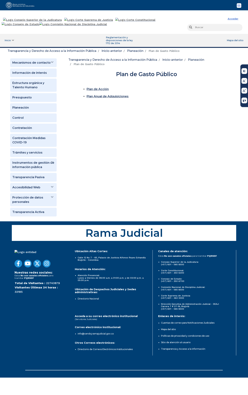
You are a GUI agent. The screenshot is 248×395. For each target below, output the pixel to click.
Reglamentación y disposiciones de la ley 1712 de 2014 (119, 40)
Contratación (22, 128)
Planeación (135, 51)
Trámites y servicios (27, 152)
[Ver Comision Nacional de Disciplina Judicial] (73, 24)
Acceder (233, 18)
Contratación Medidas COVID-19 (29, 140)
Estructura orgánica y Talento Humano (28, 85)
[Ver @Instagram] (46, 263)
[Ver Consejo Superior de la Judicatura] (32, 20)
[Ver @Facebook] (18, 263)
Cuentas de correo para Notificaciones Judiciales (187, 322)
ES (239, 6)
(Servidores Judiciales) (86, 319)
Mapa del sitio (235, 40)
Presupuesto (22, 97)
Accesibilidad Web (26, 187)
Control (18, 117)
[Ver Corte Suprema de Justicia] (88, 20)
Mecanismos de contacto (31, 62)
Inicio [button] (8, 40)
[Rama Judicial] (21, 5)
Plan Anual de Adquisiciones (108, 96)
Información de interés (29, 73)
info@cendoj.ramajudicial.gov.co (96, 333)
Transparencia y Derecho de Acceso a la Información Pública (52, 51)
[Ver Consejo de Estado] (20, 24)
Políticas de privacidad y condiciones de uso (185, 335)
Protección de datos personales (27, 200)
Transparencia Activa (28, 212)
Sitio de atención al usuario (176, 342)
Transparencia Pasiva (28, 177)
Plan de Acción (98, 89)
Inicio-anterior (111, 51)
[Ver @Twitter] (37, 263)
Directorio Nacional (88, 298)
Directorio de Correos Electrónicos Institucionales (105, 349)
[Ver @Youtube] (28, 263)
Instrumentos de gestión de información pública (33, 165)
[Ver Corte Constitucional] (135, 20)
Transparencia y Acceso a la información (183, 349)
